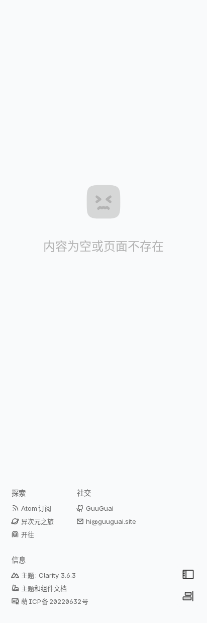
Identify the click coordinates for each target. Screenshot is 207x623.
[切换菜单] (188, 574)
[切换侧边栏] (188, 596)
